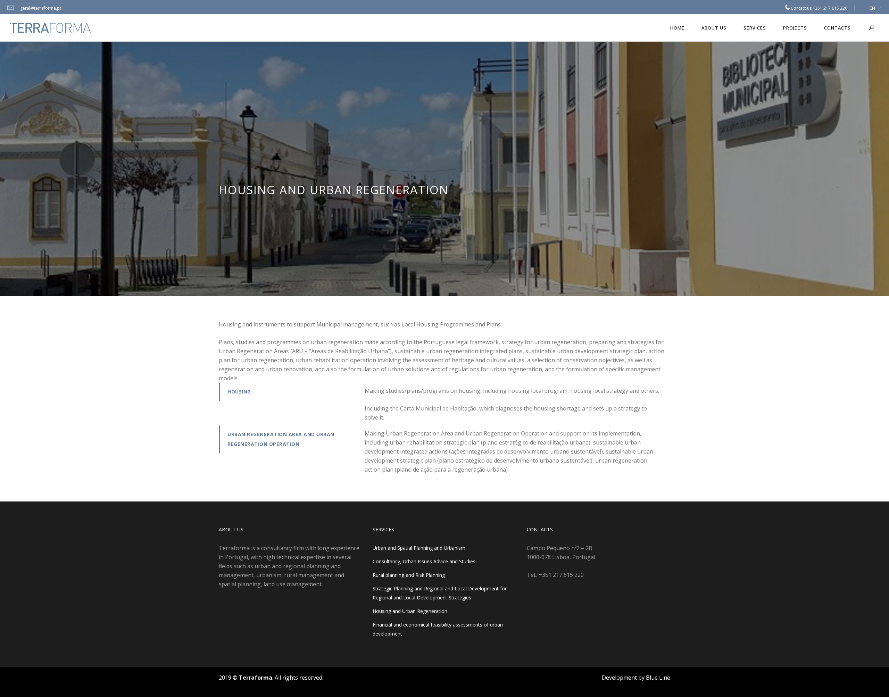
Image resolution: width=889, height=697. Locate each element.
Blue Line (658, 677)
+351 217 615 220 (830, 8)
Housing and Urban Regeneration (410, 611)
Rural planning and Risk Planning (409, 575)
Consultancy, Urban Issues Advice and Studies (424, 561)
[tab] (286, 391)
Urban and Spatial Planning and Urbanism (419, 548)
